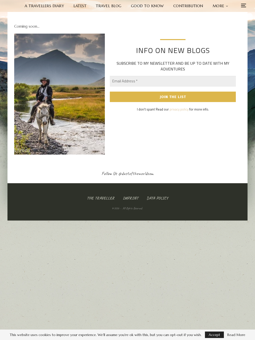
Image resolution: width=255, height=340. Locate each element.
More (218, 5)
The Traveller (101, 198)
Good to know (147, 5)
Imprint (130, 198)
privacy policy (179, 109)
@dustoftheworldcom (136, 173)
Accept (214, 335)
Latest (79, 5)
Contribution (188, 5)
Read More (236, 335)
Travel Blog (109, 5)
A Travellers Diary (44, 5)
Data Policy (157, 198)
